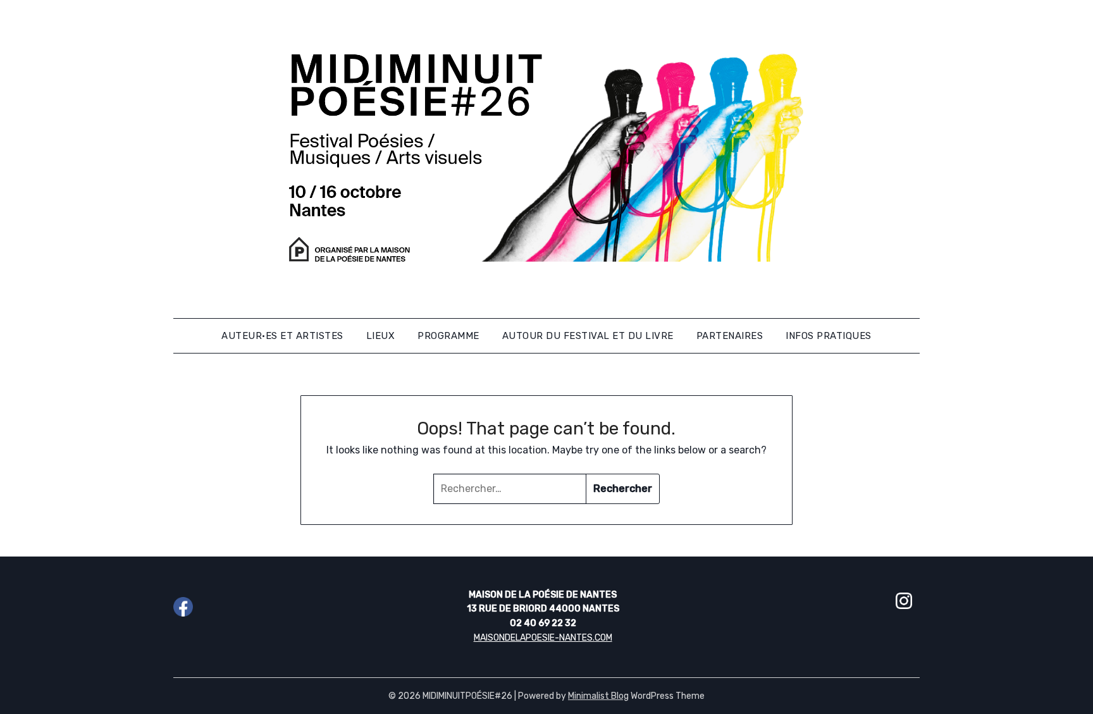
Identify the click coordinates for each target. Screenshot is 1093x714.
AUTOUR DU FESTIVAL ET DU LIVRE (588, 336)
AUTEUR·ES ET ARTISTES (282, 336)
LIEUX (380, 336)
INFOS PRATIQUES (829, 336)
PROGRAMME (448, 336)
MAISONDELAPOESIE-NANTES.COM (543, 637)
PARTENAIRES (729, 336)
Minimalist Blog (598, 696)
